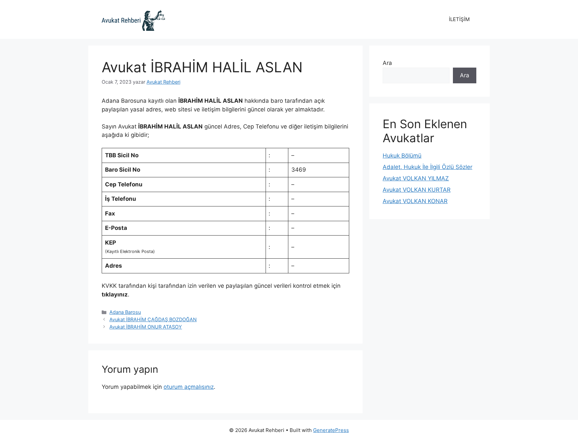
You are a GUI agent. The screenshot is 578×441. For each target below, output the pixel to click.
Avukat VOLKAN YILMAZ (416, 178)
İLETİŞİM (459, 19)
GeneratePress (331, 430)
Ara (387, 63)
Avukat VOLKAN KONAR (415, 201)
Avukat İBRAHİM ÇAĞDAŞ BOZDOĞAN (153, 319)
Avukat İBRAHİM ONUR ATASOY (145, 327)
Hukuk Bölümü (402, 155)
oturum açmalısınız (189, 386)
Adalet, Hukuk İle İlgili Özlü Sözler (427, 167)
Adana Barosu (125, 312)
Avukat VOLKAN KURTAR (417, 189)
